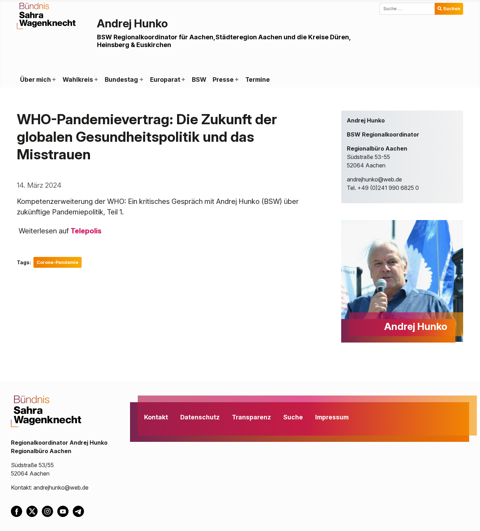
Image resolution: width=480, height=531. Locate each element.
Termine (257, 79)
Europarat (165, 79)
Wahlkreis (78, 79)
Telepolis (86, 231)
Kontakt (156, 417)
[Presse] (236, 79)
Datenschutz (200, 417)
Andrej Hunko (132, 23)
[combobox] (407, 9)
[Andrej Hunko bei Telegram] (80, 510)
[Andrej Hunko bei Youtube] (65, 510)
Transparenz (251, 417)
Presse (223, 79)
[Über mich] (54, 79)
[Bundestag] (141, 79)
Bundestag (121, 79)
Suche (293, 417)
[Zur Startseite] (46, 15)
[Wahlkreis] (96, 79)
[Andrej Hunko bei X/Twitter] (34, 510)
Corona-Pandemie (57, 262)
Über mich (35, 79)
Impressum (332, 417)
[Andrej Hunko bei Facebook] (18, 510)
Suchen (451, 8)
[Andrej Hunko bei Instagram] (49, 510)
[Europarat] (183, 79)
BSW (199, 79)
